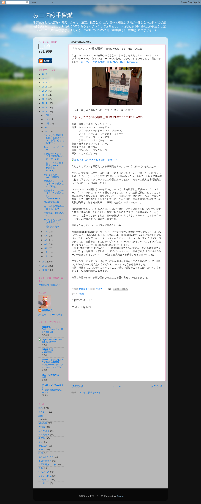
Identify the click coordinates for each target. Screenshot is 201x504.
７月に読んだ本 (51, 226)
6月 (46, 236)
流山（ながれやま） (52, 375)
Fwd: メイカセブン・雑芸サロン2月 (52, 330)
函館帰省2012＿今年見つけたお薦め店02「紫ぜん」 (54, 184)
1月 (46, 256)
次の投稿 (77, 386)
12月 (47, 115)
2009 (45, 270)
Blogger (120, 496)
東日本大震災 (45, 461)
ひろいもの (43, 472)
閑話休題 (42, 423)
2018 (45, 87)
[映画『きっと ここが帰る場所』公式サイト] (96, 160)
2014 (45, 103)
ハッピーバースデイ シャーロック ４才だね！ (52, 365)
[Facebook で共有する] (123, 289)
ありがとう (43, 431)
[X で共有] (120, 289)
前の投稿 (157, 386)
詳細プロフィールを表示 (50, 314)
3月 (46, 248)
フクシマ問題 (45, 476)
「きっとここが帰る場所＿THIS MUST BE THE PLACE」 (54, 167)
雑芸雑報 (46, 327)
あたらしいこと (46, 457)
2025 (45, 74)
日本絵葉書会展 (51, 202)
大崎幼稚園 (47, 352)
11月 (46, 119)
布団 (44, 377)
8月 (46, 132)
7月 (46, 232)
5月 (46, 240)
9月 (46, 127)
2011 (44, 262)
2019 (45, 83)
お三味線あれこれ (47, 464)
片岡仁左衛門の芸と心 (49, 285)
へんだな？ (43, 434)
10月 (47, 123)
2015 (45, 99)
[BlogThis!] (117, 289)
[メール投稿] (109, 289)
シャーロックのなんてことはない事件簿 (53, 360)
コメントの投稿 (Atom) (88, 392)
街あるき (42, 446)
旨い (40, 442)
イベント (42, 412)
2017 (45, 91)
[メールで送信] (114, 289)
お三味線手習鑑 (53, 15)
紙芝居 (41, 438)
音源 (40, 468)
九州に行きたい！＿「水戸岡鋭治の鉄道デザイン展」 (54, 156)
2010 (45, 266)
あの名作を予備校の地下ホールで (54, 207)
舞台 (40, 408)
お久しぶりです (49, 342)
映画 (81, 293)
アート (41, 449)
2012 (45, 111)
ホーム (117, 386)
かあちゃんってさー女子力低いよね (54, 221)
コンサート (43, 483)
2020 (45, 78)
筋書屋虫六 (47, 310)
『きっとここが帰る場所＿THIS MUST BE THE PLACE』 (109, 62)
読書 (40, 415)
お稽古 (41, 427)
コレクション (45, 479)
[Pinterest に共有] (126, 289)
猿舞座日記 (47, 349)
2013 (45, 107)
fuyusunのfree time (52, 339)
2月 (46, 252)
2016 (45, 95)
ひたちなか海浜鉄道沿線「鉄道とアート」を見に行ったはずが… (54, 139)
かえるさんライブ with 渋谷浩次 (52, 176)
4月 (46, 244)
